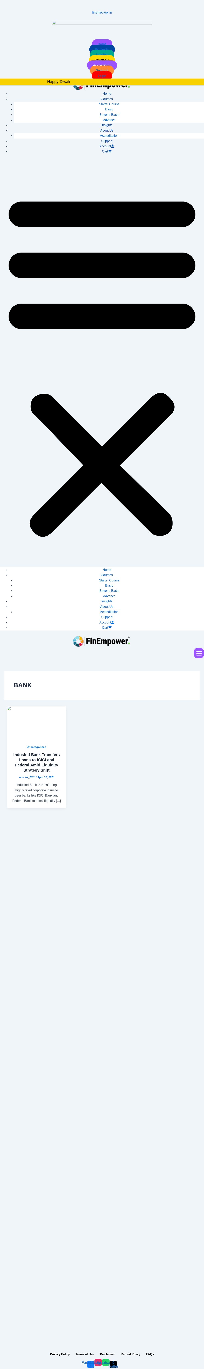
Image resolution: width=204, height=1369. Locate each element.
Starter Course (109, 104)
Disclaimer (107, 1354)
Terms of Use (85, 1354)
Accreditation (109, 135)
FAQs (150, 1354)
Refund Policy (130, 1354)
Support (106, 141)
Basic (109, 109)
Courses (107, 99)
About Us (106, 130)
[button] (102, 363)
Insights (106, 125)
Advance (109, 120)
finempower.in (102, 12)
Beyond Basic (109, 114)
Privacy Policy (60, 1354)
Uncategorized (36, 746)
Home (107, 93)
